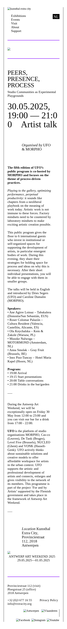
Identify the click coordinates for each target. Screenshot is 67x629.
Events (15, 19)
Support (16, 31)
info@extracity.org (20, 603)
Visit (14, 23)
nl (56, 17)
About (15, 27)
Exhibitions (18, 16)
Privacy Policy (49, 600)
